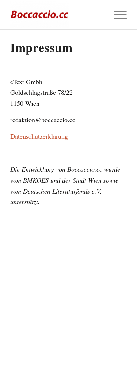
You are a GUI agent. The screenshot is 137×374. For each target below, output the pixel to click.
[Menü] (117, 14)
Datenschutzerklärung (39, 136)
